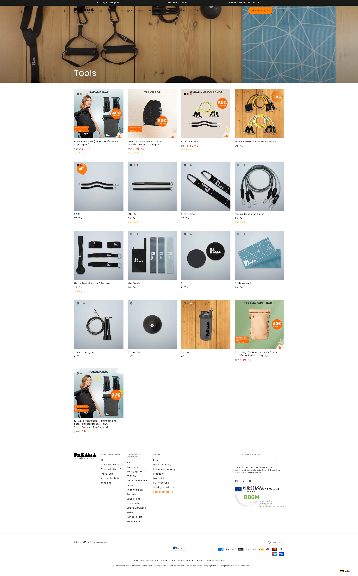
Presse (199, 560)
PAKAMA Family (162, 464)
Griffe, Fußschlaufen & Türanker (136, 490)
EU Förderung (161, 482)
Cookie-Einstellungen (215, 560)
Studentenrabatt (186, 560)
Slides (130, 512)
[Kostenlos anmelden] (276, 461)
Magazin (158, 473)
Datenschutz (152, 560)
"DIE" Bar (132, 476)
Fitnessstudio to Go (112, 464)
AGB (174, 560)
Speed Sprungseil (137, 507)
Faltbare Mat (134, 517)
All (102, 460)
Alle (129, 462)
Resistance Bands (137, 480)
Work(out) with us (163, 487)
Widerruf (165, 560)
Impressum (138, 560)
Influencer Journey (164, 469)
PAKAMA (85, 542)
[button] (276, 10)
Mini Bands (133, 503)
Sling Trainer (134, 498)
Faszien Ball (134, 521)
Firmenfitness (260, 10)
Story (156, 460)
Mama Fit (158, 478)
